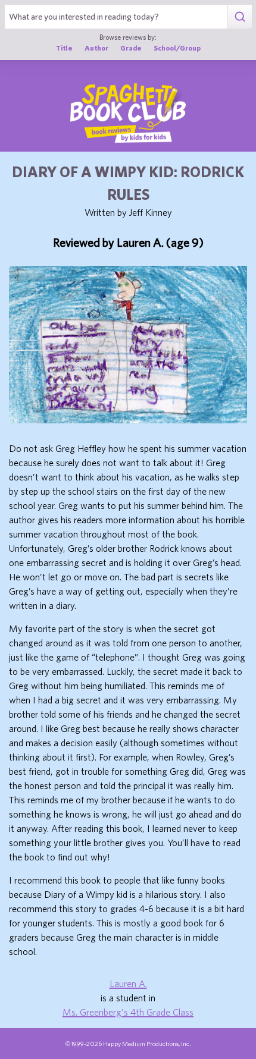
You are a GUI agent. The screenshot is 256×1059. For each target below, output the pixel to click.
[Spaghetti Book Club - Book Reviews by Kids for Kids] (128, 113)
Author (96, 47)
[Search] (239, 17)
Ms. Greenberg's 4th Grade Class (128, 1012)
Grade (131, 47)
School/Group (177, 47)
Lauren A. (128, 983)
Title (64, 47)
